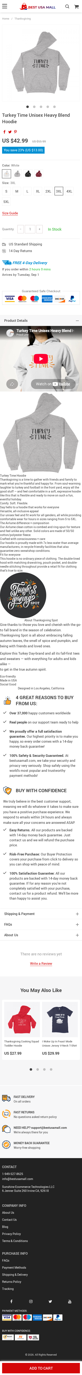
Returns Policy (11, 1282)
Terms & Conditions (15, 1241)
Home (5, 18)
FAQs (5, 1260)
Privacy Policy (11, 1234)
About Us (8, 1213)
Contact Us (9, 1220)
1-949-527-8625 (12, 1174)
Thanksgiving (23, 18)
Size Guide (10, 213)
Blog (5, 1227)
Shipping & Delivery (15, 1275)
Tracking (8, 1289)
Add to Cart (41, 1368)
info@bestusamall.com (17, 1179)
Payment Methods (14, 1267)
